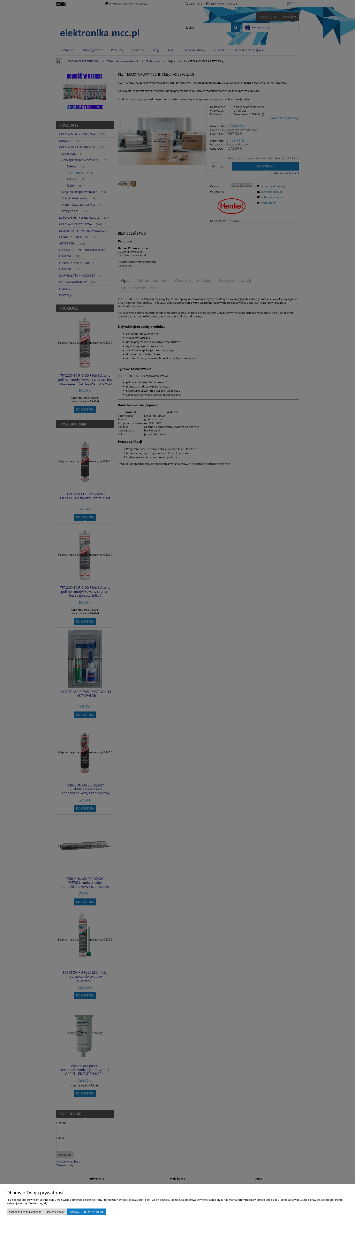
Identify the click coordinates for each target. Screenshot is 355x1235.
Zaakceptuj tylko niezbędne (25, 1211)
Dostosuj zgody (55, 1211)
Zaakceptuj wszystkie (87, 1211)
